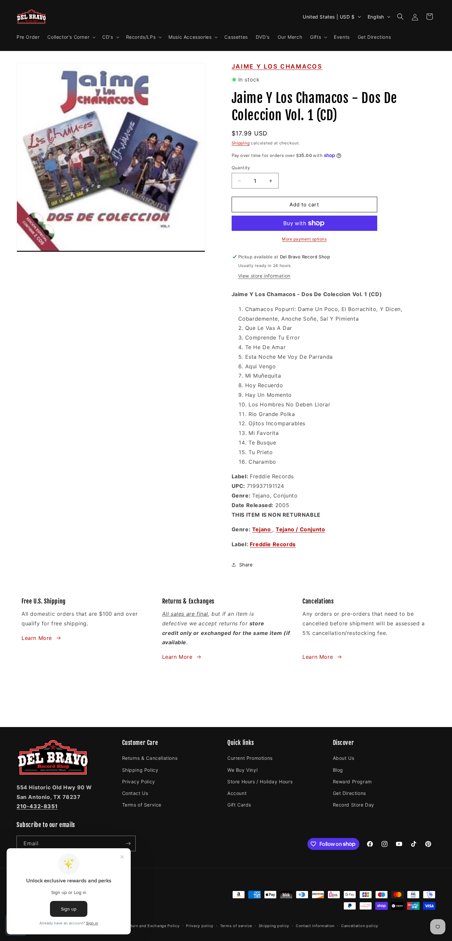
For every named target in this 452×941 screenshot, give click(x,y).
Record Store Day (354, 805)
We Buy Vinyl (242, 770)
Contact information (315, 925)
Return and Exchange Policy (152, 925)
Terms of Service (142, 805)
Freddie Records (273, 544)
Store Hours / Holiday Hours (260, 781)
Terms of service (236, 925)
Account (237, 793)
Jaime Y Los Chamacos (277, 66)
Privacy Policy (138, 781)
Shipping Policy (140, 770)
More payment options (304, 238)
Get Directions (349, 793)
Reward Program (352, 781)
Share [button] (246, 564)
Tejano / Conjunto (300, 529)
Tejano (262, 529)
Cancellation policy (359, 925)
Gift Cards (239, 805)
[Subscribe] (128, 843)
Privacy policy (199, 925)
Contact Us (135, 793)
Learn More (37, 638)
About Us (343, 758)
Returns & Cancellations (150, 758)
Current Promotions (250, 758)
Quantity (241, 167)
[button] (70, 37)
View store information (264, 276)
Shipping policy (274, 925)
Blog (338, 770)
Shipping (241, 142)
